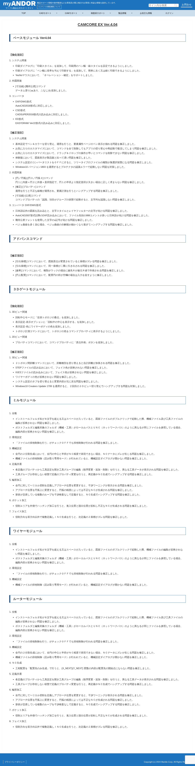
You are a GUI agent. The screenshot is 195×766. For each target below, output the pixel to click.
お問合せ (186, 4)
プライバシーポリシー (15, 762)
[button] (175, 5)
